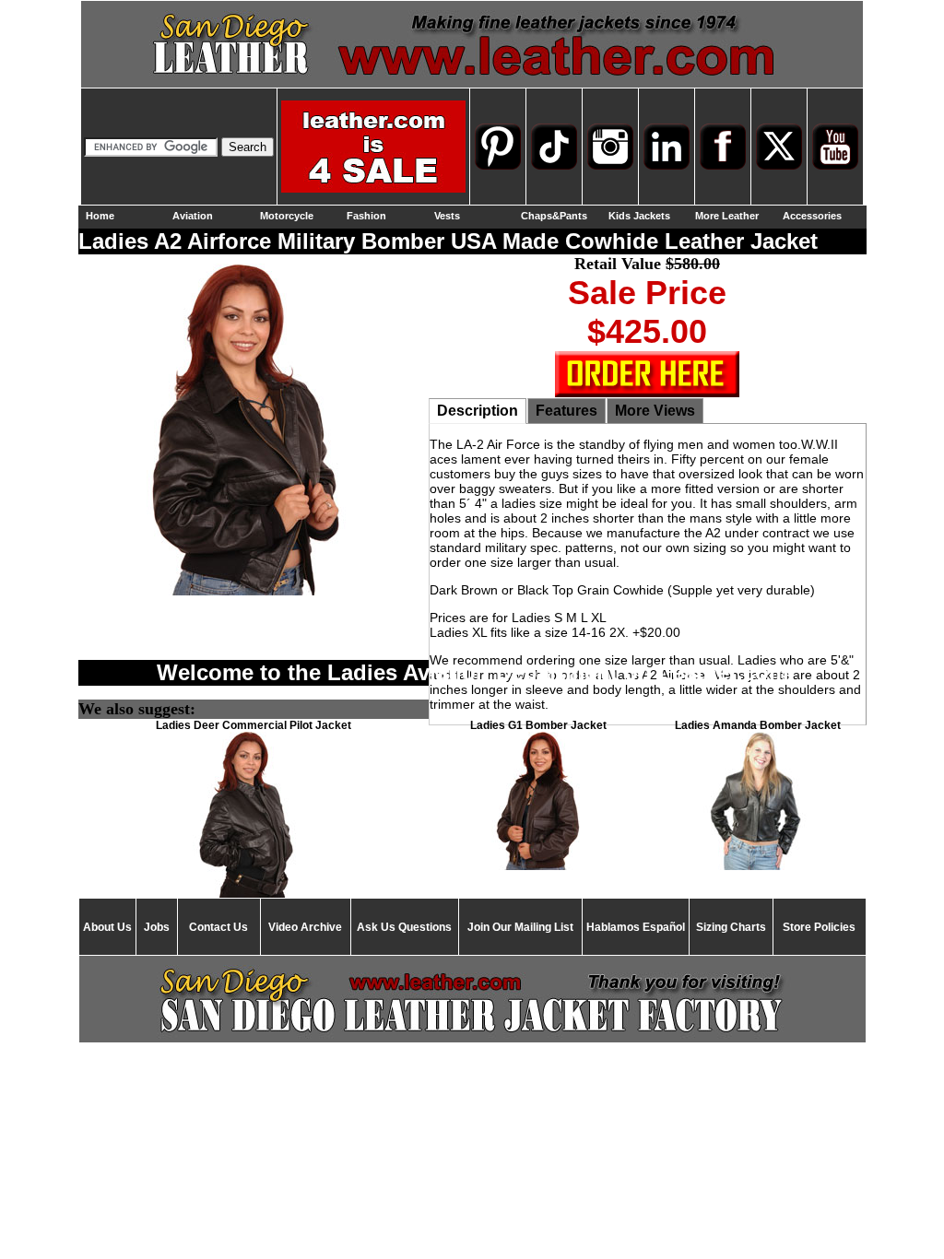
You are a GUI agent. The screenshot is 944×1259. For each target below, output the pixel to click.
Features (566, 410)
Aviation (192, 215)
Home (100, 215)
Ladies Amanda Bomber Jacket (758, 725)
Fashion (366, 215)
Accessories (812, 215)
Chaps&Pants (554, 215)
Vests (447, 215)
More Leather (727, 215)
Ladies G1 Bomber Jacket (538, 725)
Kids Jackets (639, 215)
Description (477, 410)
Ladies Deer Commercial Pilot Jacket (253, 725)
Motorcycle (286, 215)
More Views (655, 410)
